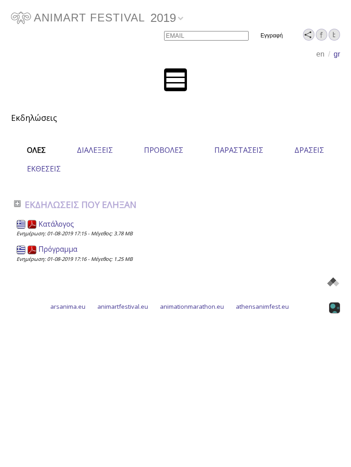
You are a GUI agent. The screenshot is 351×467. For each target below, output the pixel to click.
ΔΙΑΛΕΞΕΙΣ (95, 150)
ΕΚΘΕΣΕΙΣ (44, 169)
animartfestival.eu (122, 306)
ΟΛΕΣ (36, 150)
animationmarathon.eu (192, 306)
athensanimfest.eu (262, 306)
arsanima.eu (67, 306)
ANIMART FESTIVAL (89, 17)
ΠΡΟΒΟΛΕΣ (163, 150)
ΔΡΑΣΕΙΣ (309, 150)
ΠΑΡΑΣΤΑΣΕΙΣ (238, 150)
